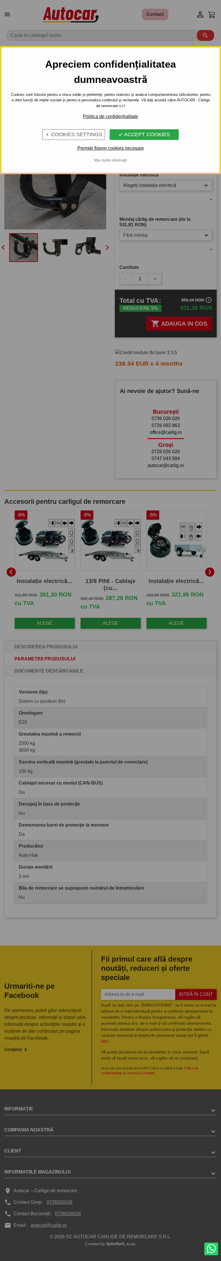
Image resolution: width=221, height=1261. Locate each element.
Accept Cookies (144, 134)
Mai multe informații (110, 160)
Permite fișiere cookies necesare (110, 148)
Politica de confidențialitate (110, 116)
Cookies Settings (73, 134)
